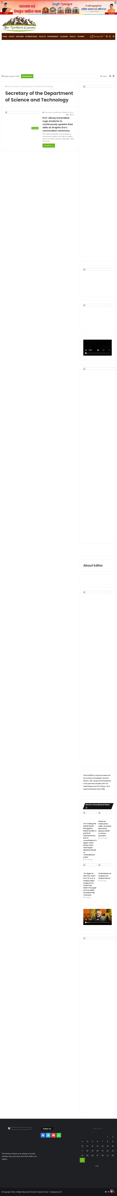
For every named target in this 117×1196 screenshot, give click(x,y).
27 (97, 1155)
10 (82, 1146)
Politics (42, 36)
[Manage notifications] (111, 1191)
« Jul (96, 1166)
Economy (64, 36)
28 (103, 1155)
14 (102, 1146)
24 (82, 1155)
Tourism (80, 36)
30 (113, 1155)
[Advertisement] (58, 57)
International (31, 36)
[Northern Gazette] (19, 23)
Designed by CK (56, 1192)
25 (87, 1155)
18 (87, 1151)
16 (113, 1146)
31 (82, 1160)
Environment (53, 36)
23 (113, 1151)
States (11, 36)
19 (92, 1151)
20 (97, 1151)
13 (97, 1146)
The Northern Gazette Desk (53, 112)
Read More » (48, 145)
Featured (20, 36)
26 (92, 1155)
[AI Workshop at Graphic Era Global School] (105, 867)
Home (5, 36)
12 (92, 1146)
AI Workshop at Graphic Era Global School (104, 875)
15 (107, 1146)
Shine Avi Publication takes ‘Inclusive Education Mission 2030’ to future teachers (104, 828)
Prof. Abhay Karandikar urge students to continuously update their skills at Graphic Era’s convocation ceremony (58, 124)
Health (73, 36)
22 (108, 1151)
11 (87, 1146)
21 (102, 1151)
